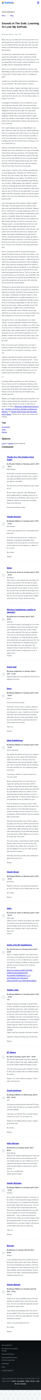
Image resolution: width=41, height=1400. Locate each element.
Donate (4, 1351)
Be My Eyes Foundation (10, 1348)
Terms (27, 1381)
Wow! (9, 568)
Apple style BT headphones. (19, 945)
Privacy (32, 1381)
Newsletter (5, 1363)
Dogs (9, 688)
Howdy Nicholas (14, 1183)
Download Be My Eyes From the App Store (9, 1359)
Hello (9, 908)
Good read (11, 667)
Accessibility (21, 1381)
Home (3, 15)
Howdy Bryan (13, 872)
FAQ (3, 1367)
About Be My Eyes (8, 1354)
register (10, 443)
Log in (4, 443)
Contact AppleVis (7, 1370)
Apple (4, 429)
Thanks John (12, 990)
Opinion (4, 432)
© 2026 (13, 1381)
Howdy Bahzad (13, 1285)
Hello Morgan (13, 1143)
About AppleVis (7, 1345)
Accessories (6, 427)
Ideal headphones (15, 740)
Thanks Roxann (14, 517)
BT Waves (11, 1052)
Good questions (14, 1090)
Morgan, (10, 1246)
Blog (11, 15)
